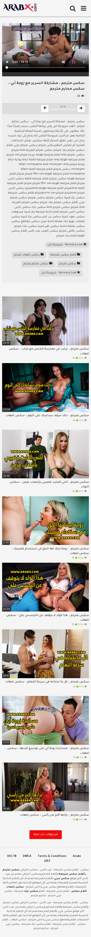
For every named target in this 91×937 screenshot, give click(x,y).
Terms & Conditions (52, 856)
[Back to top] (83, 928)
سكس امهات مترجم (27, 255)
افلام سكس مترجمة (63, 255)
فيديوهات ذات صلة (46, 834)
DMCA (27, 856)
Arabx (77, 856)
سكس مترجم (68, 263)
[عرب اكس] (21, 8)
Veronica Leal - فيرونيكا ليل (65, 244)
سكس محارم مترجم (36, 263)
